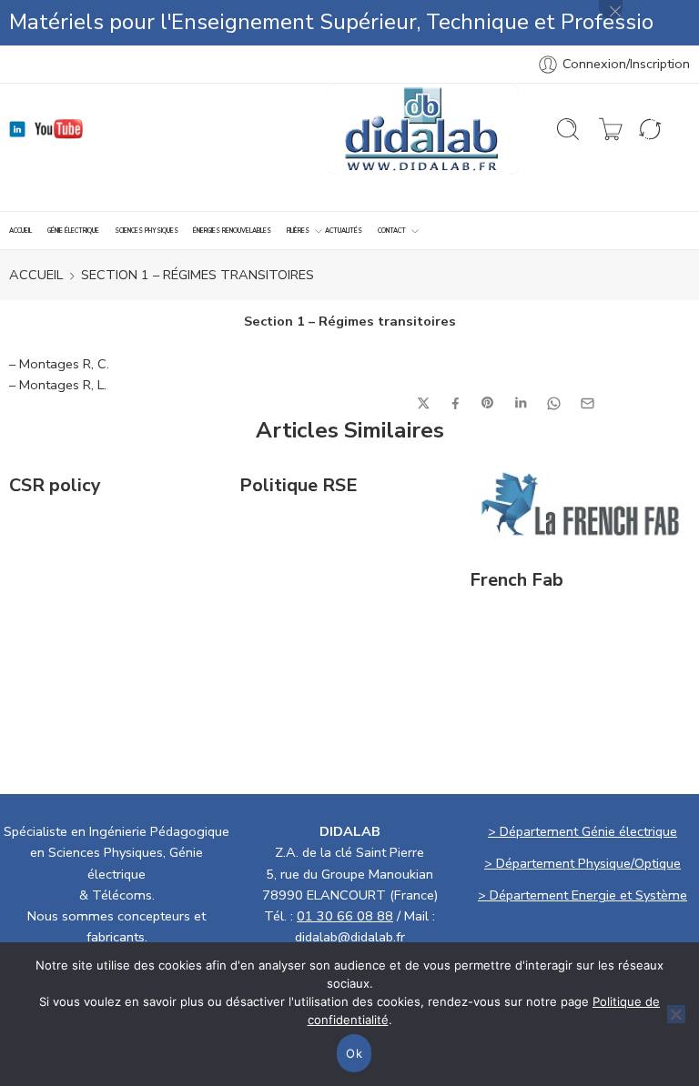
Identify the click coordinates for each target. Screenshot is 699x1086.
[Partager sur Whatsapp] (554, 403)
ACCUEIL (20, 230)
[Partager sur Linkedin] (520, 403)
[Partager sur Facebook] (455, 403)
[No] (676, 1014)
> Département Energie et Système (582, 895)
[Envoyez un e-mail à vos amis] (587, 403)
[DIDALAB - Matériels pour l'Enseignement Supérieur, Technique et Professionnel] (423, 129)
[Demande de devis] (610, 129)
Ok (354, 1053)
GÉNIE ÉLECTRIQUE (73, 230)
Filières (298, 230)
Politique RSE (298, 486)
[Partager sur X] (424, 403)
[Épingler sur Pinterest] (488, 403)
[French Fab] (580, 504)
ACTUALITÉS (343, 230)
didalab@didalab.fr (350, 937)
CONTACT (392, 230)
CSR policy (55, 486)
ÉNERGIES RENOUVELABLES (232, 230)
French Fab (516, 580)
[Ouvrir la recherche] (568, 129)
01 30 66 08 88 (345, 916)
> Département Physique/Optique (582, 863)
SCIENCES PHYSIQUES (146, 230)
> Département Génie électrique (582, 831)
